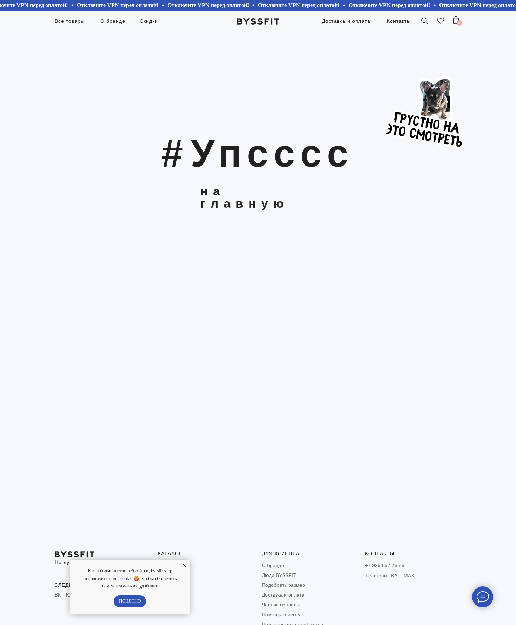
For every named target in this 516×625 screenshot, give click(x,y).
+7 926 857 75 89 (384, 565)
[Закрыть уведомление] (184, 565)
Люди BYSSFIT (279, 575)
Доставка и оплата (283, 595)
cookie (126, 578)
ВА (394, 575)
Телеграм (376, 575)
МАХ (409, 575)
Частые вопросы (281, 604)
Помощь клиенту (281, 614)
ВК (58, 595)
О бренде (273, 565)
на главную (244, 197)
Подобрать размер (283, 585)
